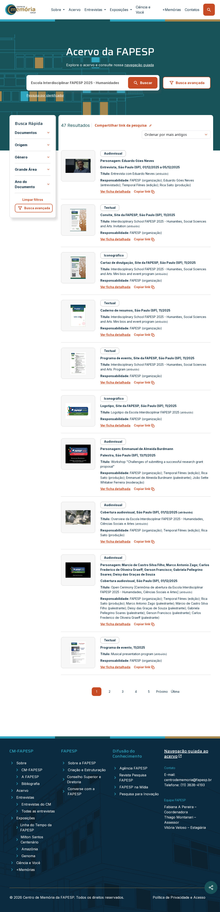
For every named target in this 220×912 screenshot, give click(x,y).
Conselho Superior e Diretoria (84, 779)
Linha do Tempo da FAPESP (36, 827)
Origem (21, 145)
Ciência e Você (143, 9)
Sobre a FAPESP (82, 763)
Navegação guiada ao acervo (186, 754)
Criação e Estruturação (87, 770)
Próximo (162, 691)
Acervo (75, 10)
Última (175, 691)
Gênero (21, 157)
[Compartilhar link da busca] (211, 887)
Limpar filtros (32, 199)
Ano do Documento (25, 184)
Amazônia (29, 849)
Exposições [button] (119, 10)
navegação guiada (139, 65)
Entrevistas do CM (36, 804)
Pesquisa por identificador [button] (45, 95)
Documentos (26, 133)
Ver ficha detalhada (115, 191)
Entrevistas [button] (93, 10)
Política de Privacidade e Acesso (179, 897)
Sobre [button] (56, 10)
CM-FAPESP (31, 770)
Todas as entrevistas (38, 811)
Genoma (28, 856)
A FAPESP (30, 777)
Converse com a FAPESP (81, 791)
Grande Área (26, 169)
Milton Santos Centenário (32, 839)
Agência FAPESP (133, 768)
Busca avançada (190, 83)
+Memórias (171, 10)
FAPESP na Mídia (133, 787)
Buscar (146, 83)
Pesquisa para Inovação (139, 794)
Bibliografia (30, 783)
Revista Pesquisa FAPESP (132, 777)
